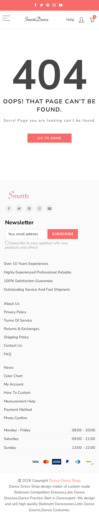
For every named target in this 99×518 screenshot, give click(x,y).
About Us (12, 303)
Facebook (9, 208)
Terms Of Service (18, 320)
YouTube (49, 208)
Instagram (39, 208)
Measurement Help (19, 401)
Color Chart (13, 375)
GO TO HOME (49, 138)
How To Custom (17, 392)
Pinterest (29, 208)
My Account (13, 384)
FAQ (7, 354)
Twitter (19, 208)
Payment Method (18, 409)
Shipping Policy (16, 337)
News (8, 367)
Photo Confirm (15, 417)
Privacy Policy (15, 311)
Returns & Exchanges (21, 328)
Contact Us (13, 345)
